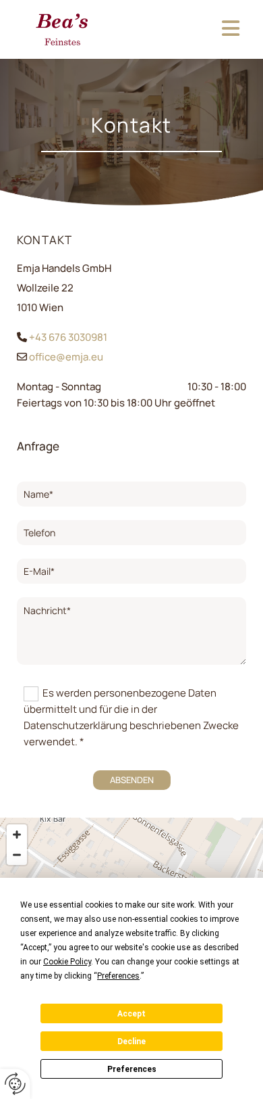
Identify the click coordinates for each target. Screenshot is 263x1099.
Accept (131, 1014)
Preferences (131, 1069)
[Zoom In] (17, 834)
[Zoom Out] (17, 855)
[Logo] (62, 29)
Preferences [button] (118, 976)
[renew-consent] (15, 1084)
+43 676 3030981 (68, 337)
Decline (131, 1041)
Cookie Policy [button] (67, 961)
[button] (187, 29)
